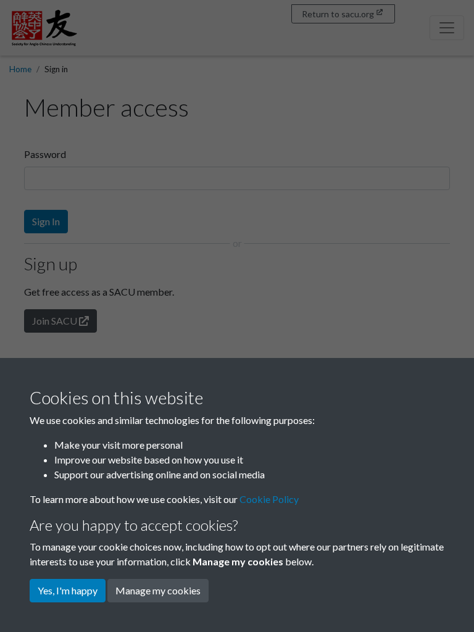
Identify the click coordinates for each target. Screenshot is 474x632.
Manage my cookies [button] (158, 590)
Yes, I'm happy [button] (68, 590)
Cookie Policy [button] (269, 499)
